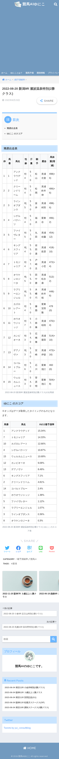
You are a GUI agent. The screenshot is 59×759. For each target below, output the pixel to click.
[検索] (53, 639)
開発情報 (41, 73)
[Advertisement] (29, 39)
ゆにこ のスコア (14, 133)
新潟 (15, 563)
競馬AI (33, 559)
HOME (31, 748)
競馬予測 (30, 73)
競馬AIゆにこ (33, 4)
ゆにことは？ (16, 73)
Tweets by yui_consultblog (17, 728)
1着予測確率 (22, 559)
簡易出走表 (12, 128)
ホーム (4, 73)
